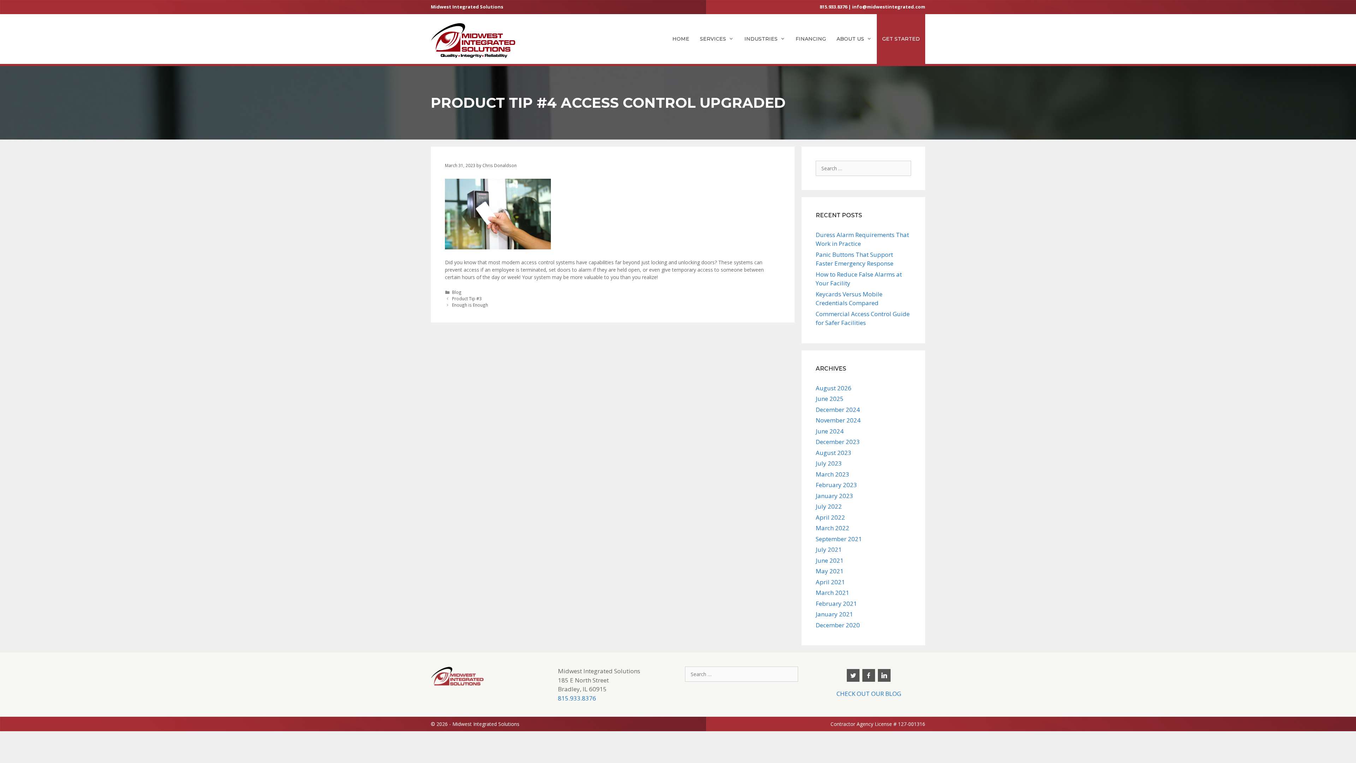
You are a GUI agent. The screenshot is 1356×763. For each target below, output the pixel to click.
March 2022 (832, 528)
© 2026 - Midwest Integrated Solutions (475, 724)
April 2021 (830, 582)
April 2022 (830, 517)
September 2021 (839, 539)
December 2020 (838, 625)
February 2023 (836, 485)
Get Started (901, 39)
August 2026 (833, 388)
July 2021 (829, 549)
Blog (457, 292)
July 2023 (829, 463)
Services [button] (713, 39)
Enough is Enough (470, 305)
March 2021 (832, 592)
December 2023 (838, 442)
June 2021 (830, 560)
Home (680, 39)
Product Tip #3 (467, 298)
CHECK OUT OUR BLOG (869, 694)
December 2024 (838, 410)
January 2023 (834, 496)
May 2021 (830, 571)
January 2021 (834, 614)
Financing (811, 39)
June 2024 (830, 431)
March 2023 (832, 474)
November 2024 (838, 420)
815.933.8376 (833, 7)
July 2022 (829, 506)
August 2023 (833, 453)
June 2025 (830, 399)
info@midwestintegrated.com (888, 7)
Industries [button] (761, 39)
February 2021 (836, 603)
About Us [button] (850, 39)
